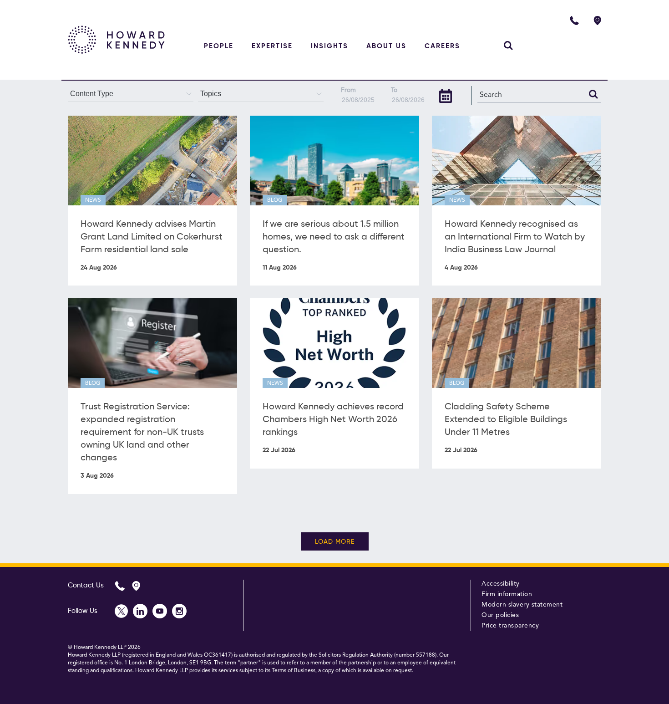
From (348, 90)
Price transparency (510, 625)
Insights (329, 46)
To (394, 90)
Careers (442, 46)
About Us (386, 46)
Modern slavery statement (522, 605)
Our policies (500, 615)
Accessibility (500, 584)
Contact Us (86, 585)
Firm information (506, 594)
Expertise (272, 46)
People (218, 46)
